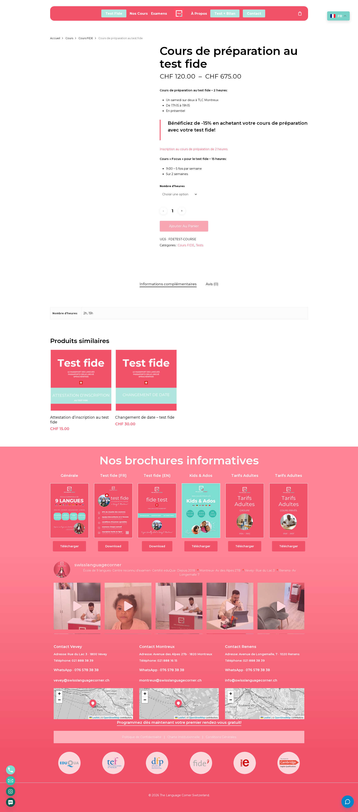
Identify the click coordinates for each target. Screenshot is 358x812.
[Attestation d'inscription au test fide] (81, 380)
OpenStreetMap (111, 717)
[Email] (10, 780)
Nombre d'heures (172, 186)
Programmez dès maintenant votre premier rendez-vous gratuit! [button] (179, 722)
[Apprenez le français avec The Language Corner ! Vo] (77, 606)
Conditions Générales (221, 737)
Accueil (55, 38)
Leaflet (95, 717)
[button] (69, 546)
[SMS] (10, 802)
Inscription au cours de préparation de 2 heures (193, 149)
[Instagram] (10, 791)
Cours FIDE (86, 38)
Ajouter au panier (184, 226)
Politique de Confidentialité (141, 737)
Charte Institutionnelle (183, 737)
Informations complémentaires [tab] (168, 284)
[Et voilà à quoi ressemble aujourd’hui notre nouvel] (281, 606)
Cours (69, 38)
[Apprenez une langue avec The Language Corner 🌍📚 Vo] (128, 606)
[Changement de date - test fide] (146, 380)
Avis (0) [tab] (212, 284)
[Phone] (10, 770)
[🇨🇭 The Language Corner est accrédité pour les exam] (179, 606)
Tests (199, 245)
